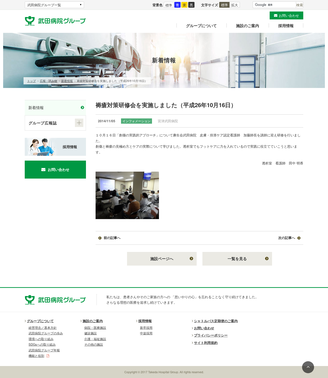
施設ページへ (161, 258)
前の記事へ (112, 237)
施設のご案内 (247, 25)
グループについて (201, 25)
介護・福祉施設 (95, 339)
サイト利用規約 (206, 342)
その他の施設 (93, 344)
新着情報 (67, 81)
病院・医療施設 (95, 327)
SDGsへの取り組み (42, 344)
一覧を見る (237, 258)
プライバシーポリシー (211, 335)
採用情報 (286, 25)
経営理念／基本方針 (43, 327)
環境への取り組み (41, 339)
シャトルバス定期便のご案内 (216, 320)
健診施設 (90, 333)
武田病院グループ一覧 (44, 4)
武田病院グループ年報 (44, 350)
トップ (31, 81)
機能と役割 (36, 355)
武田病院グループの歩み (46, 333)
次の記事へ (286, 237)
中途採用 (146, 333)
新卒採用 (146, 327)
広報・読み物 (48, 81)
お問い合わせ (289, 15)
